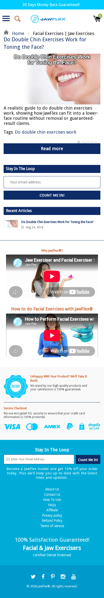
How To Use (52, 500)
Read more (52, 148)
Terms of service (52, 526)
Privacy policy (52, 515)
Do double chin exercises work (45, 132)
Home (17, 33)
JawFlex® (44, 586)
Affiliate (52, 510)
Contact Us (52, 494)
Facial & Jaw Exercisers (52, 548)
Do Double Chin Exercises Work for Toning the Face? (57, 222)
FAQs (52, 505)
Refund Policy (52, 520)
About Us (52, 489)
